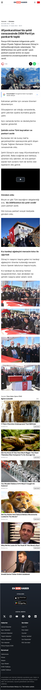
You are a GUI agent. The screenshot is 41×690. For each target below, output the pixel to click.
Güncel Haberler (6, 627)
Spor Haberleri (5, 630)
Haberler (3, 21)
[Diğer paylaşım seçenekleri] (38, 63)
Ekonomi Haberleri (6, 633)
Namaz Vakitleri (26, 636)
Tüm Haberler (5, 642)
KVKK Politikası (5, 667)
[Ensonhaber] (20, 2)
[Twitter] (4, 616)
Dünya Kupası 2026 (7, 645)
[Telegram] (29, 616)
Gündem (11, 21)
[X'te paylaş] (30, 63)
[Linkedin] (35, 616)
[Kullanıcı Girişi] (35, 2)
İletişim (3, 660)
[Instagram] (10, 616)
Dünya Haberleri (6, 639)
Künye (3, 657)
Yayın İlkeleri (5, 663)
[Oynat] (20, 79)
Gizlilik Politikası (6, 670)
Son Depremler (26, 639)
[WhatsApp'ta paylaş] (34, 63)
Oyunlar (24, 633)
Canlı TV (24, 627)
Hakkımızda (4, 654)
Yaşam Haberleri (6, 636)
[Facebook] (23, 616)
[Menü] (2, 2)
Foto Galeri (25, 630)
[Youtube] (17, 616)
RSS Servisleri (26, 642)
